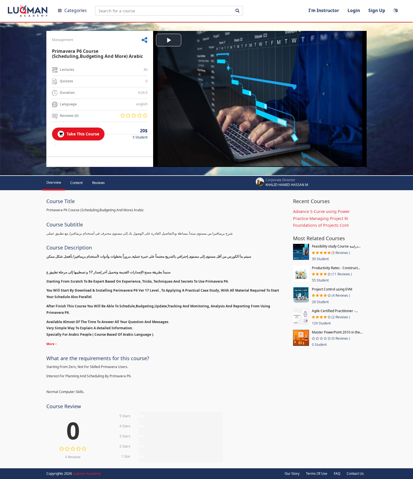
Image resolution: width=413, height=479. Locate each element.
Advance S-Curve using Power (321, 211)
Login (354, 10)
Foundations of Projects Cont (321, 225)
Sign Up (376, 10)
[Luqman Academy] (28, 9)
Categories (75, 10)
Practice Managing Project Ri (320, 218)
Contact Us (355, 473)
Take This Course (82, 134)
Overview (53, 182)
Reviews (98, 182)
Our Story (292, 473)
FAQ (337, 473)
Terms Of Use (316, 473)
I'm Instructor (323, 10)
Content (76, 182)
